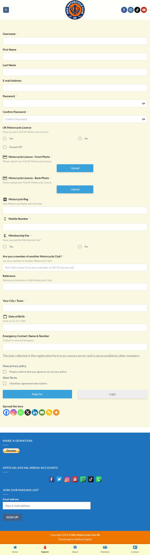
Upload (75, 168)
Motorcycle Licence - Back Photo (30, 178)
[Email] (42, 412)
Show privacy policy (14, 366)
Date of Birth (18, 316)
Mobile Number (20, 218)
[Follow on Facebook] (124, 10)
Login (112, 394)
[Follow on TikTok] (137, 10)
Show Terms (10, 377)
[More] (56, 412)
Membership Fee (20, 235)
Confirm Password (15, 111)
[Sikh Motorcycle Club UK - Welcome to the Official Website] (75, 10)
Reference (9, 276)
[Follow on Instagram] (131, 10)
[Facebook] (6, 412)
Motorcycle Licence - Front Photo (30, 156)
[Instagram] (13, 412)
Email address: (11, 499)
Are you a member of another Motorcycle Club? (33, 256)
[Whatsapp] (20, 412)
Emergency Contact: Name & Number (26, 336)
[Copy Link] (49, 412)
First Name (9, 49)
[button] (6, 10)
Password (10, 96)
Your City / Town (14, 300)
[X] (28, 412)
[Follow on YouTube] (144, 10)
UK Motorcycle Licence (17, 127)
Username (10, 33)
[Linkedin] (35, 412)
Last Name (9, 65)
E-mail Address (12, 80)
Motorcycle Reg (20, 199)
